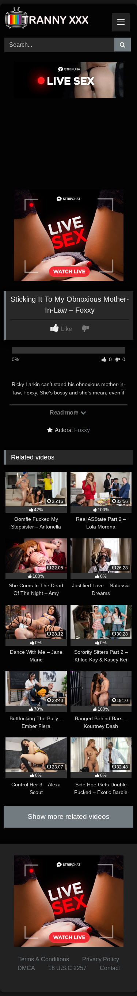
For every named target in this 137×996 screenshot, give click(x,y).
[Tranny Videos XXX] (56, 19)
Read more (65, 412)
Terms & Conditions (43, 959)
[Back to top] (114, 974)
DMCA (26, 968)
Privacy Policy (100, 959)
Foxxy (82, 430)
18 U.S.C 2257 (67, 968)
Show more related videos (69, 816)
